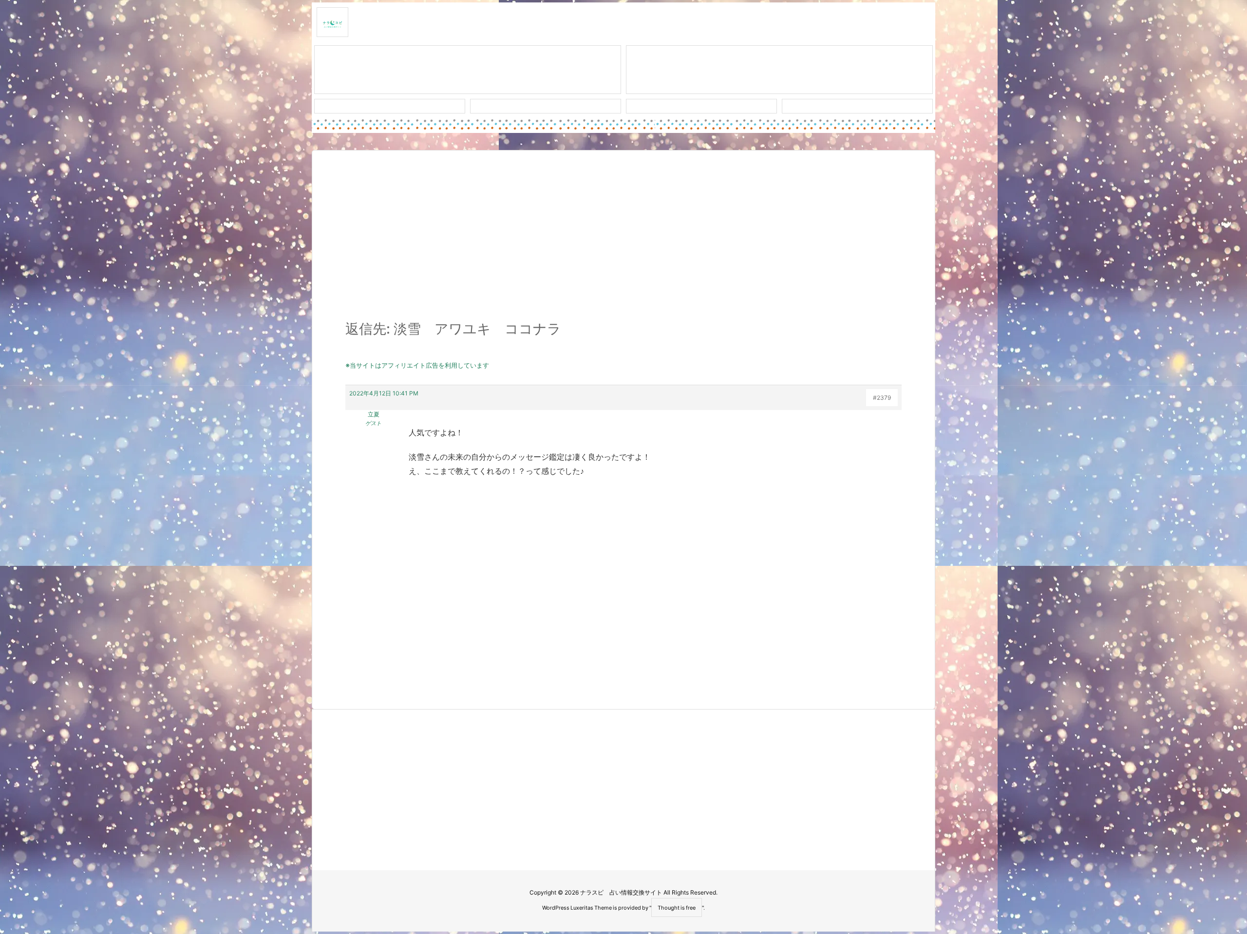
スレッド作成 (467, 70)
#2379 (882, 397)
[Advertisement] (623, 240)
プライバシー (857, 106)
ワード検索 (545, 106)
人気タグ (701, 106)
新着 (389, 106)
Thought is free (677, 907)
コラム (779, 70)
